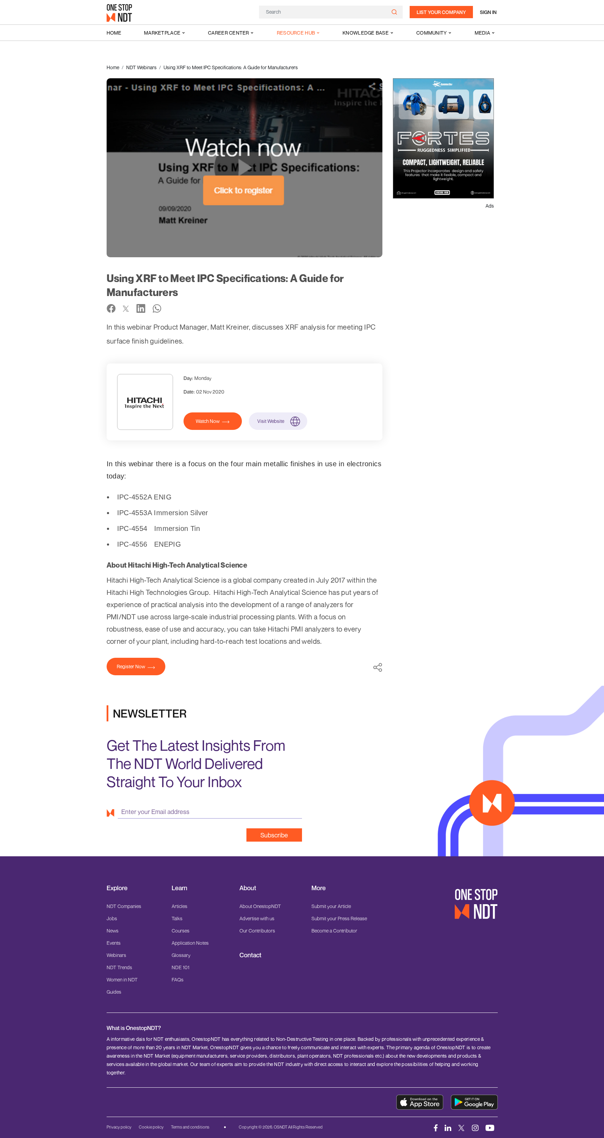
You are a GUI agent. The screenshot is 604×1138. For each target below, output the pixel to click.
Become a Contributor (334, 931)
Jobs (112, 918)
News (112, 931)
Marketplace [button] (162, 33)
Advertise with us (256, 918)
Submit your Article (331, 906)
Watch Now (208, 421)
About (247, 888)
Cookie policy (151, 1127)
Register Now (131, 666)
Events (114, 943)
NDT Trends (119, 967)
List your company (441, 12)
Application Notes (190, 943)
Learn (179, 888)
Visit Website (270, 421)
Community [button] (431, 33)
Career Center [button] (228, 33)
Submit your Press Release (339, 918)
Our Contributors (257, 931)
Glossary (181, 955)
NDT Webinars (141, 67)
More (318, 888)
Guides (114, 992)
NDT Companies (124, 906)
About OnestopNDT (260, 906)
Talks (177, 918)
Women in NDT (122, 979)
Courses (180, 931)
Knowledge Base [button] (366, 33)
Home (114, 33)
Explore (117, 888)
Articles (179, 906)
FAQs (178, 979)
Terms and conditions (190, 1127)
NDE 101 (180, 967)
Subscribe (274, 835)
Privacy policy (119, 1127)
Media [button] (482, 33)
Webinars (116, 955)
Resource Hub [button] (296, 33)
